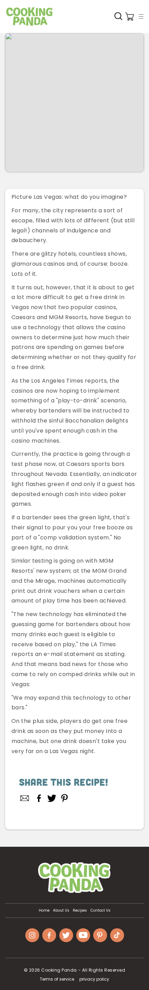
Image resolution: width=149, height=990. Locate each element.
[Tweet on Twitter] (51, 798)
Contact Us (100, 910)
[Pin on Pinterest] (64, 798)
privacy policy (94, 979)
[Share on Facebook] (39, 798)
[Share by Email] (25, 798)
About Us (61, 910)
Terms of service (57, 979)
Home (44, 910)
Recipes (80, 910)
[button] (141, 16)
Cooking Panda (59, 970)
